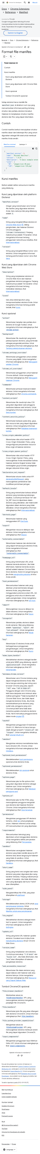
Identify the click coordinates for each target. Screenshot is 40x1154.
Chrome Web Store (13, 225)
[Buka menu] (3, 2)
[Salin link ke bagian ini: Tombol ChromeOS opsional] (31, 986)
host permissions (26, 759)
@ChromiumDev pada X (10, 1125)
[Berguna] (25, 47)
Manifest (23, 12)
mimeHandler (11, 670)
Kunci (31, 651)
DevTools (24, 521)
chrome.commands (28, 394)
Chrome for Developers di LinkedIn (13, 1132)
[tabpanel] (20, 160)
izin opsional (24, 770)
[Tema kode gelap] (33, 148)
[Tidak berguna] (28, 47)
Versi (8, 259)
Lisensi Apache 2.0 (16, 1071)
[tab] (9, 144)
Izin (18, 821)
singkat (19, 716)
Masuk (35, 2)
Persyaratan (26, 842)
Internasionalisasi (12, 242)
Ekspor (24, 535)
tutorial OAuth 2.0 (17, 735)
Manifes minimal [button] (9, 144)
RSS (3, 1135)
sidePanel (21, 895)
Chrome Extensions (19, 9)
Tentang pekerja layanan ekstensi (19, 348)
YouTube (4, 1129)
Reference (10, 12)
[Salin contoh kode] (36, 148)
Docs (4, 9)
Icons (18, 307)
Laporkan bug (6, 1093)
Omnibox (9, 751)
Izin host (32, 601)
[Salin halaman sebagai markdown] (11, 56)
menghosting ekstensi (22, 574)
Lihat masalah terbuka (9, 1097)
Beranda (4, 40)
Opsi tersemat (26, 810)
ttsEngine (9, 927)
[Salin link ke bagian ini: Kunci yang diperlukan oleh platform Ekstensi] (12, 197)
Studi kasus (5, 1109)
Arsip (3, 1113)
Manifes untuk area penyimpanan (19, 911)
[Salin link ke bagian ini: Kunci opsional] (18, 313)
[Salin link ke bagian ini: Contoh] (12, 123)
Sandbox (9, 863)
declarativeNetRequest (15, 479)
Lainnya (22, 144)
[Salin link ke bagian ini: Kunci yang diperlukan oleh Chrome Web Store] (14, 267)
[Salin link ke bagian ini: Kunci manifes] (20, 179)
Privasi (14, 1144)
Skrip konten (11, 412)
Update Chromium (8, 1106)
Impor (31, 614)
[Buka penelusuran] (25, 2)
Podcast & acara (7, 1116)
